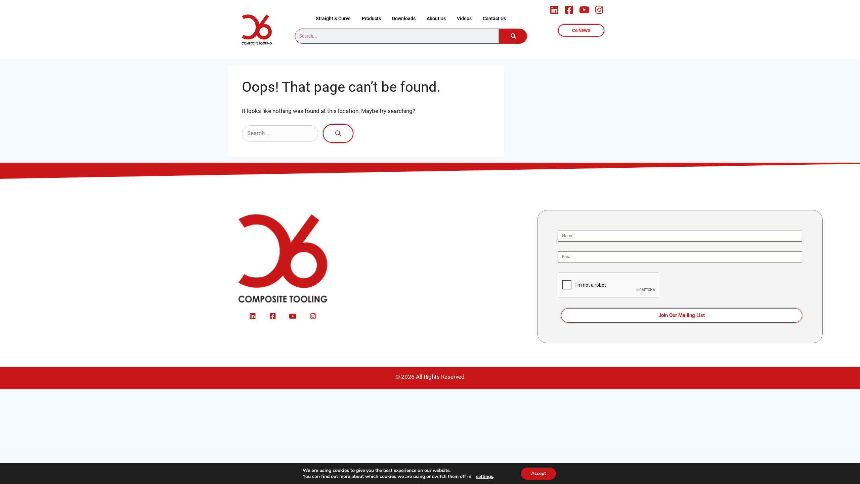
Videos (464, 18)
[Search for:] (280, 133)
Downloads (404, 18)
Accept (538, 473)
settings (484, 477)
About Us (436, 18)
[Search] (513, 36)
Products (371, 18)
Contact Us (494, 18)
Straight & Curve (333, 18)
